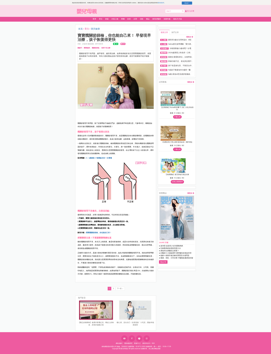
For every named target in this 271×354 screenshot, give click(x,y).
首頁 (80, 29)
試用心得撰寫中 (177, 182)
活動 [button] (141, 19)
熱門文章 (175, 32)
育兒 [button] (100, 19)
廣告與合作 (146, 343)
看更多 (188, 37)
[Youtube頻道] (124, 338)
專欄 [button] (122, 19)
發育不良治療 (105, 48)
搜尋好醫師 (156, 19)
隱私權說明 (161, 2)
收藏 (123, 44)
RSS (153, 343)
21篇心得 (177, 117)
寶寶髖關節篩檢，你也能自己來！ (98, 232)
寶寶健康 (87, 48)
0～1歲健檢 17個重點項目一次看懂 (99, 158)
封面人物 (114, 19)
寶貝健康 (95, 29)
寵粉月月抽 (177, 19)
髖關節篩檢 (95, 48)
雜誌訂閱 (163, 262)
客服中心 (137, 343)
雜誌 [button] (147, 19)
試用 (135, 19)
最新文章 (164, 32)
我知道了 (186, 3)
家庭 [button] (107, 19)
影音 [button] (129, 19)
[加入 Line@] (139, 338)
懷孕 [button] (94, 19)
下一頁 (120, 288)
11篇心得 (177, 149)
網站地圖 (119, 343)
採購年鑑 (167, 19)
